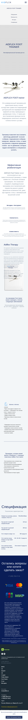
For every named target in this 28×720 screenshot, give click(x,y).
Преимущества (14, 17)
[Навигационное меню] (26, 2)
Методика (14, 19)
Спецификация (14, 22)
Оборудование (14, 14)
